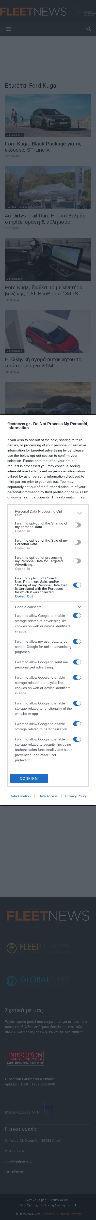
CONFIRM (29, 778)
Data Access (48, 796)
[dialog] (48, 610)
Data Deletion (20, 796)
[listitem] (48, 513)
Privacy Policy (76, 796)
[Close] (86, 424)
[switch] (77, 525)
